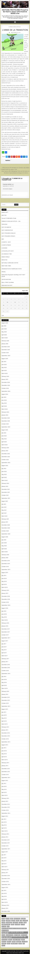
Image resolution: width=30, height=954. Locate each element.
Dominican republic (6, 924)
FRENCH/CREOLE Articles (15, 26)
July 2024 (4, 397)
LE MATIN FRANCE (6, 245)
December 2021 (6, 489)
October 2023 (5, 424)
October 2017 (5, 635)
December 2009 (6, 911)
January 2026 (5, 343)
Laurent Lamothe (16, 939)
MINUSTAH (4, 260)
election (22, 924)
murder (13, 941)
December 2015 (6, 697)
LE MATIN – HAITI (6, 242)
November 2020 (6, 528)
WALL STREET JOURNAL (8, 282)
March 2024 (5, 409)
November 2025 (6, 349)
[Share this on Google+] (12, 157)
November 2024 (6, 385)
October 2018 (5, 602)
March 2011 (5, 866)
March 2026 (5, 337)
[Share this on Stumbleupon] (19, 157)
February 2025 (5, 376)
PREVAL (4, 271)
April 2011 (4, 863)
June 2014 (4, 750)
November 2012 (6, 807)
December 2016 (6, 664)
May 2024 (4, 403)
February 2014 (5, 762)
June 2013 (4, 786)
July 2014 (4, 747)
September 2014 (6, 742)
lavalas (22, 939)
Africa (3, 918)
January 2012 (5, 837)
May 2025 (4, 367)
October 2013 (5, 774)
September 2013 (6, 777)
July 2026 (4, 326)
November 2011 (6, 843)
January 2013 (5, 801)
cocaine (3, 922)
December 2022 (6, 453)
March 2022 (5, 480)
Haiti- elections (5, 930)
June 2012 (4, 822)
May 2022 (4, 474)
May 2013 (4, 789)
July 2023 (4, 433)
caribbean (8, 920)
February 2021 (5, 519)
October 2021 (5, 495)
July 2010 (4, 890)
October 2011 (5, 846)
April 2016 (4, 685)
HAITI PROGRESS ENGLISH (9, 233)
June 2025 (4, 364)
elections (4, 926)
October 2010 (5, 881)
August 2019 (5, 572)
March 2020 (5, 551)
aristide (7, 918)
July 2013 (4, 783)
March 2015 (5, 724)
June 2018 (4, 614)
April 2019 (4, 584)
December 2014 (6, 733)
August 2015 (5, 709)
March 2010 (5, 902)
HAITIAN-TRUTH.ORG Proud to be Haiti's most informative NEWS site (15, 11)
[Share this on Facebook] (9, 157)
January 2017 (5, 661)
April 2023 (4, 441)
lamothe (10, 939)
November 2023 (6, 421)
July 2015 (4, 712)
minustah (9, 941)
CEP (20, 920)
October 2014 (5, 739)
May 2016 (4, 682)
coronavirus (9, 922)
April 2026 (4, 334)
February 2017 (5, 658)
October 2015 (5, 703)
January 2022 (5, 486)
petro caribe (24, 941)
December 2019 (6, 560)
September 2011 (6, 848)
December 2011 (6, 840)
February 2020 (5, 554)
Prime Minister (14, 943)
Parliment (19, 941)
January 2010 (5, 908)
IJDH (3, 239)
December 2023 (6, 418)
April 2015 (4, 721)
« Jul (3, 315)
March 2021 (5, 516)
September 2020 (6, 534)
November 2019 (6, 563)
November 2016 (6, 667)
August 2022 (5, 465)
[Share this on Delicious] (26, 157)
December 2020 (6, 525)
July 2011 (4, 854)
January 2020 (5, 557)
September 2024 (6, 391)
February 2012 (5, 834)
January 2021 (5, 522)
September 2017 (6, 638)
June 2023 (4, 435)
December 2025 (6, 346)
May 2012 (4, 825)
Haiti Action (4, 224)
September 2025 (6, 355)
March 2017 (5, 655)
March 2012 (5, 831)
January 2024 (5, 415)
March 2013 (5, 795)
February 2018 (5, 623)
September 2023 (6, 427)
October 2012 (5, 810)
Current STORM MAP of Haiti (9, 218)
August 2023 (5, 430)
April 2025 (4, 370)
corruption (15, 922)
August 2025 (5, 358)
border (3, 920)
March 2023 (5, 444)
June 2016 (4, 679)
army (11, 918)
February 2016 (5, 691)
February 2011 (5, 869)
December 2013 (6, 768)
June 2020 (4, 542)
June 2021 (4, 507)
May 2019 (4, 581)
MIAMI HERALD (5, 257)
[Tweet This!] (7, 157)
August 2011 (5, 851)
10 (7, 302)
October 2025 (5, 352)
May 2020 (4, 545)
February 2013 (5, 798)
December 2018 (6, 596)
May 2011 (4, 860)
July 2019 (4, 575)
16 (3, 305)
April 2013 (4, 792)
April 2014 (4, 756)
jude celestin (4, 939)
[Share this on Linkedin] (24, 157)
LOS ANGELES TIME (7, 254)
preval (8, 943)
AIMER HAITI (5, 212)
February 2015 (5, 727)
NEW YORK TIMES (6, 265)
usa (23, 943)
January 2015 (5, 730)
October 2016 (5, 670)
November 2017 (6, 632)
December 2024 (6, 382)
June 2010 (4, 893)
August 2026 (5, 323)
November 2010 (6, 878)
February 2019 (5, 590)
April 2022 (4, 477)
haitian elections (9, 935)
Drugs (12, 924)
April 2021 (4, 513)
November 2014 (6, 736)
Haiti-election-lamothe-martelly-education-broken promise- (14, 928)
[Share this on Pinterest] (14, 157)
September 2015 (6, 706)
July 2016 (4, 676)
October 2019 (5, 566)
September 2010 (6, 884)
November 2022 (6, 456)
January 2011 (5, 872)
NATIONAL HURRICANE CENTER (10, 263)
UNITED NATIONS (6, 279)
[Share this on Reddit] (17, 157)
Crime (25, 922)
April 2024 (4, 406)
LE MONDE (4, 248)
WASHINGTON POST (7, 285)
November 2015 (6, 700)
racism (20, 943)
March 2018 (5, 620)
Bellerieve (23, 918)
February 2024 (5, 412)
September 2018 (6, 605)
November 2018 (6, 599)
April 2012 (4, 828)
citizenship (25, 920)
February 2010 (5, 905)
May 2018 (4, 617)
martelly (4, 941)
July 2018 (4, 611)
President (4, 943)
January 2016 (5, 694)
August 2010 (5, 887)
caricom (13, 920)
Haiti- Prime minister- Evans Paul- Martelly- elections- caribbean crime (13, 932)
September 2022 (6, 462)
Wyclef (3, 945)
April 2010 (4, 899)
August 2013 (5, 780)
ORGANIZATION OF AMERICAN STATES (12, 268)
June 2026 (4, 329)
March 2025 (5, 373)
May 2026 (4, 331)
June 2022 (4, 471)
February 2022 (5, 483)
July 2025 (4, 361)
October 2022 (5, 459)
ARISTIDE (4, 215)
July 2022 (4, 468)
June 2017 (4, 646)
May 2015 (4, 718)
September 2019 (6, 569)
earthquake (17, 924)
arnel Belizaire (17, 918)
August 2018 (5, 608)
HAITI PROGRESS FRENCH (8, 236)
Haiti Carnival (17, 935)
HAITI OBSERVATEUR (7, 230)
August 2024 (5, 394)
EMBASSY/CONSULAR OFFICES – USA (11, 221)
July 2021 (4, 504)
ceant (17, 920)
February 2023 (5, 447)
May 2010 (4, 896)
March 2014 (5, 759)
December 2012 (6, 804)
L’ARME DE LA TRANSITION (15, 29)
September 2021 (6, 498)
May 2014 (4, 753)
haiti (8, 926)
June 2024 (4, 400)
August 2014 (5, 745)
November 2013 (6, 771)
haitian (3, 935)
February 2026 (5, 340)
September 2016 (6, 673)
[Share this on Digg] (22, 157)
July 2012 (4, 819)
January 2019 (5, 593)
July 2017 (4, 643)
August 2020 (5, 537)
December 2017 (6, 629)
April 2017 (4, 652)
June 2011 (4, 857)
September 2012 (6, 813)
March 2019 (5, 587)
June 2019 (4, 578)
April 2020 (4, 548)
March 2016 (5, 688)
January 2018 (5, 626)
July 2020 (4, 539)
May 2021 (4, 510)
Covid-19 (20, 922)
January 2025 (5, 379)
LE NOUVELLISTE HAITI (8, 251)
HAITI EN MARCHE (6, 227)
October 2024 (5, 388)
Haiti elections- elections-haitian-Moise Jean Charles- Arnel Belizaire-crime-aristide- (14, 937)
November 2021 (6, 492)
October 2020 (5, 531)
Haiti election (24, 935)
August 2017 (5, 641)
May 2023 (4, 438)
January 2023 (5, 450)
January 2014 (5, 765)
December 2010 (6, 875)
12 (15, 302)
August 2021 (5, 501)
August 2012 (5, 816)
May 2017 (4, 649)
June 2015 (4, 715)
